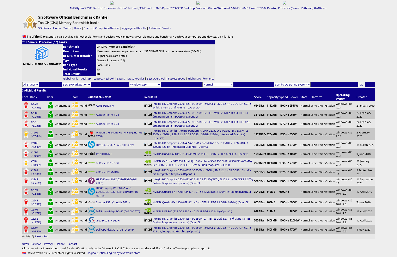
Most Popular (135, 78)
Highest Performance (201, 78)
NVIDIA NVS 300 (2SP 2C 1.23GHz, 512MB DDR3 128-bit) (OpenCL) (192, 211)
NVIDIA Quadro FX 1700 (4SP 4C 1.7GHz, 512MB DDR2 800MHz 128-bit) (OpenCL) (202, 192)
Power (294, 97)
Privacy (48, 244)
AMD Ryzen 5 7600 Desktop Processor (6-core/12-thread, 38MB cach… (112, 8)
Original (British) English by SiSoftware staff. (113, 253)
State (303, 97)
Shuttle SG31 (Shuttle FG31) (113, 202)
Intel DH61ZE (104, 154)
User (50, 97)
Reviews (36, 244)
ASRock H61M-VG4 (107, 115)
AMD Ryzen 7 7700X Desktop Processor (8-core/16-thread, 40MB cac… (284, 8)
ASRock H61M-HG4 (107, 172)
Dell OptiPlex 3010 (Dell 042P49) (115, 229)
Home (57, 28)
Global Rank (70, 78)
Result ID (150, 97)
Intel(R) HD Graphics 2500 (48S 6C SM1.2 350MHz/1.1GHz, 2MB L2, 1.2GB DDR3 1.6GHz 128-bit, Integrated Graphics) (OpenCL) (200, 145)
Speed (283, 97)
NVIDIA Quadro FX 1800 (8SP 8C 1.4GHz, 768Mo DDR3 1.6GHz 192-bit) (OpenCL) (201, 202)
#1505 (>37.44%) (36, 134)
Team (75, 97)
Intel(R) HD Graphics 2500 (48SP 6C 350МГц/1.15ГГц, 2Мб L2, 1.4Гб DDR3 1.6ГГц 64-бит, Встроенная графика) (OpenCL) (201, 220)
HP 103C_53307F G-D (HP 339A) (115, 145)
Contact (72, 244)
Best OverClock (156, 78)
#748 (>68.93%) (36, 163)
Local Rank (29, 97)
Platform (316, 97)
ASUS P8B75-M (105, 105)
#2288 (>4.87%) (36, 220)
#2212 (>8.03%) (36, 123)
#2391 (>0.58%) (36, 191)
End (46, 236)
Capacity (273, 97)
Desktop (85, 78)
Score (258, 97)
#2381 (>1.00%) (36, 172)
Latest (121, 78)
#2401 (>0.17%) (36, 211)
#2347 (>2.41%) (36, 181)
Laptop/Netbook (103, 78)
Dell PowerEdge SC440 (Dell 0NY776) (118, 211)
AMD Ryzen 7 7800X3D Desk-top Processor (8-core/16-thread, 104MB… (198, 8)
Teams (67, 28)
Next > (39, 236)
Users (77, 28)
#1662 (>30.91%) (36, 154)
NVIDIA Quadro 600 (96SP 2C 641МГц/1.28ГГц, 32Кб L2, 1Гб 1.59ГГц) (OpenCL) (200, 154)
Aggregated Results (134, 28)
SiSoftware (44, 28)
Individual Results (160, 28)
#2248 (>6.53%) (36, 202)
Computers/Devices (107, 28)
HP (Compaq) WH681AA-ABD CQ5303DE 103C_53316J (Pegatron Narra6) (117, 191)
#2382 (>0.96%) (36, 114)
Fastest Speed (176, 78)
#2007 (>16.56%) (36, 229)
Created (361, 97)
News (25, 244)
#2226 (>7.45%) (36, 105)
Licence (60, 244)
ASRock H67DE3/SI (107, 163)
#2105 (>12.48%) (36, 145)
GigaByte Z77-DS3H (108, 220)
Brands (88, 28)
